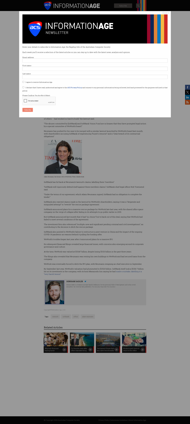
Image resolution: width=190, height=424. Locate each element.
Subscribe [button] (27, 110)
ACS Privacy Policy (74, 88)
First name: (27, 66)
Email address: (28, 57)
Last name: (26, 74)
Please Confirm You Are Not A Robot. (36, 95)
